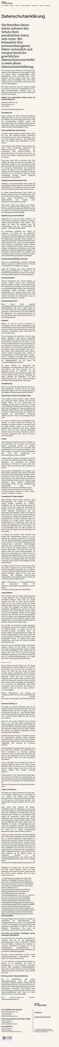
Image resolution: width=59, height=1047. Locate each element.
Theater (12, 5)
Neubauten (47, 5)
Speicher (17, 5)
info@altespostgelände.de (15, 109)
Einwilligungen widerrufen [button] (41, 1031)
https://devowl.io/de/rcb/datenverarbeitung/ (15, 889)
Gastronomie (35, 5)
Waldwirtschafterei (26, 5)
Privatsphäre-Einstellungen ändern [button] (43, 1029)
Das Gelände (5, 5)
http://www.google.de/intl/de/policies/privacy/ (19, 862)
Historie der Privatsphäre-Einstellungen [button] (44, 1030)
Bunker (41, 5)
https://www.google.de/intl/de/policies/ (18, 589)
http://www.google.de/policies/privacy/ (18, 658)
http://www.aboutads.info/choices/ (16, 487)
